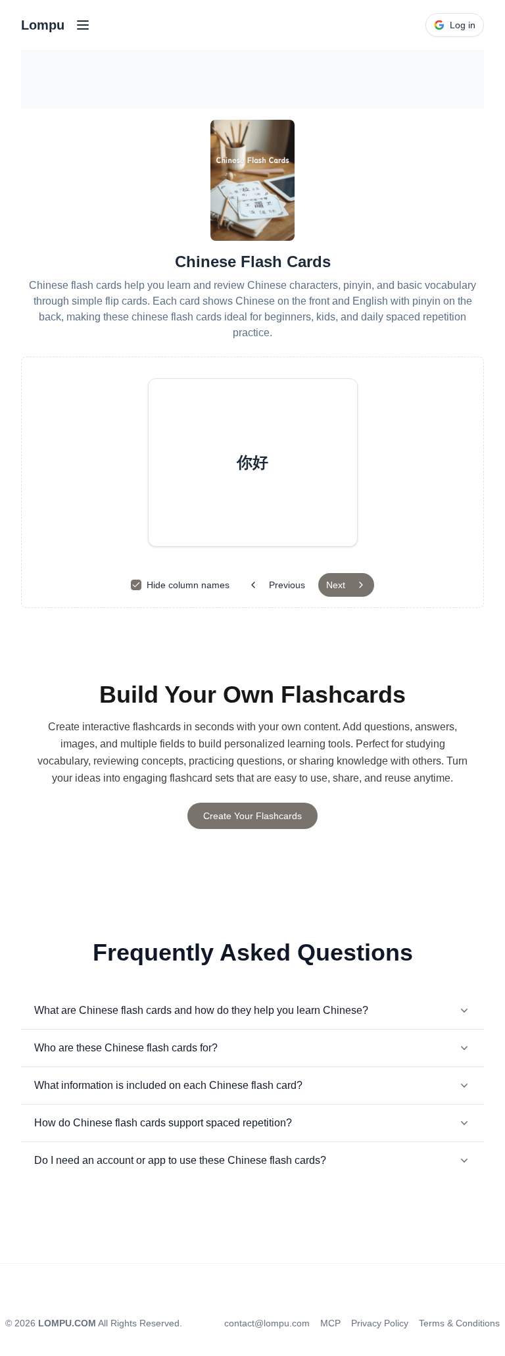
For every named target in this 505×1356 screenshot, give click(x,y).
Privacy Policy (379, 1323)
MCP (330, 1323)
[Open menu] (83, 25)
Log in (462, 25)
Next (335, 585)
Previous (287, 585)
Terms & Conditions (459, 1323)
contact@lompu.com (267, 1323)
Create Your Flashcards (252, 816)
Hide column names (188, 585)
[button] (253, 462)
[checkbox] (136, 585)
